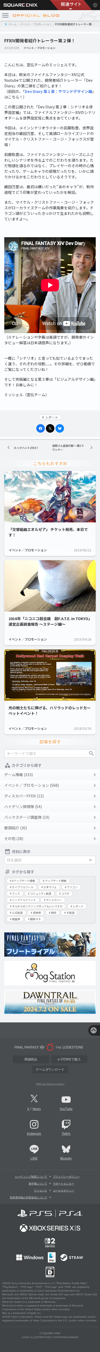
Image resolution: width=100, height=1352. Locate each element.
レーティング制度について (31, 1176)
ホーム (13, 24)
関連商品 (31, 1059)
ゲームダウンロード (50, 1069)
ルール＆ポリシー (63, 1190)
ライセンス (40, 1190)
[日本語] (95, 5)
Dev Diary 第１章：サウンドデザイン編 (58, 91)
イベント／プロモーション (36, 24)
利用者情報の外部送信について (28, 1197)
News (37, 1109)
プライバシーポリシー (66, 1176)
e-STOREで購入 (69, 1059)
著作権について (38, 1183)
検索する (91, 753)
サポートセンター (63, 1183)
